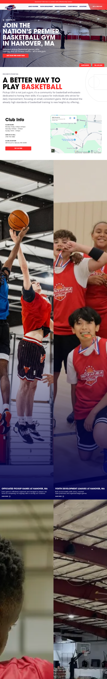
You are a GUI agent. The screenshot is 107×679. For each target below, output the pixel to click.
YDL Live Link (98, 65)
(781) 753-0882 (10, 137)
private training (60, 6)
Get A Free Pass (97, 6)
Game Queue (85, 65)
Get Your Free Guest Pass (16, 55)
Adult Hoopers (33, 6)
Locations (82, 6)
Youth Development (46, 6)
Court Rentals (72, 6)
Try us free (18, 148)
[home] (11, 6)
